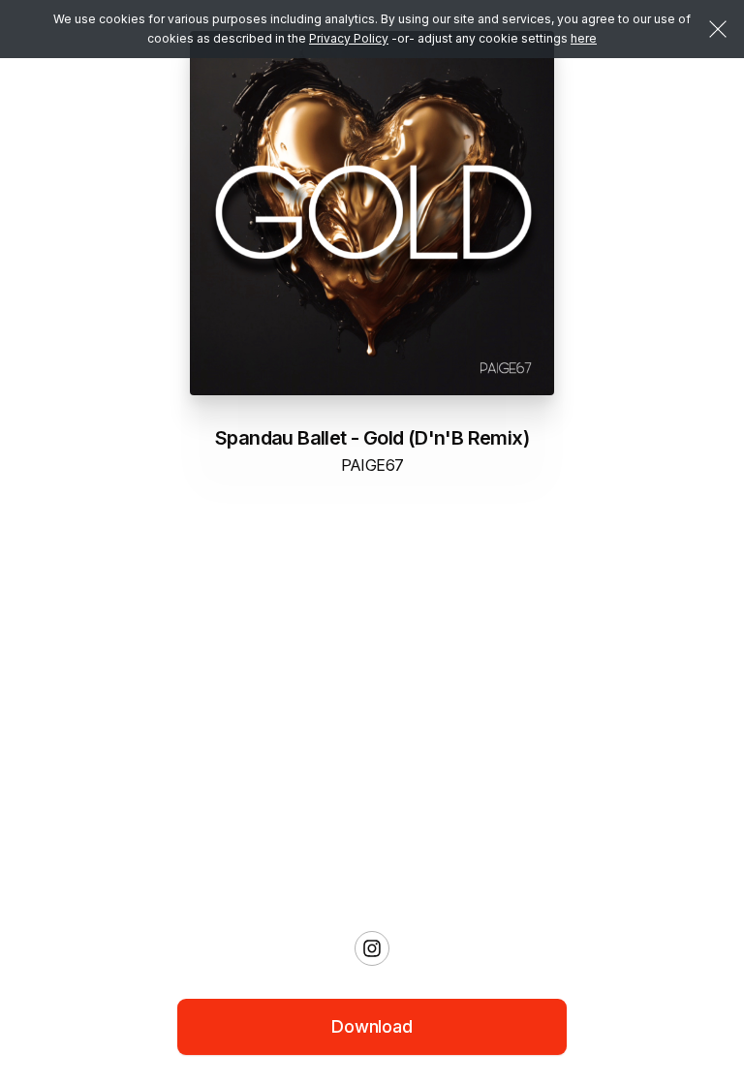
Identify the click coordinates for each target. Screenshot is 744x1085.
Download (372, 1026)
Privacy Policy (348, 38)
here (584, 38)
